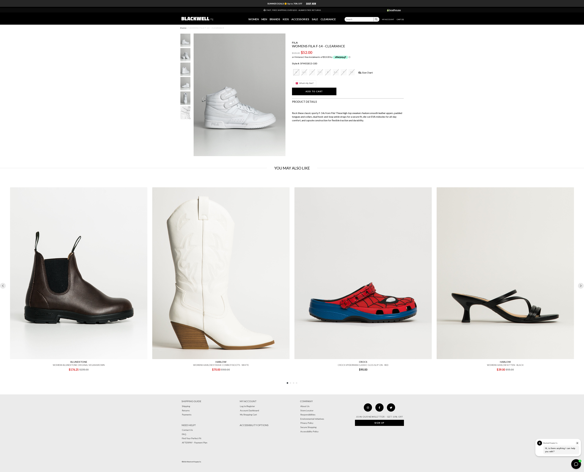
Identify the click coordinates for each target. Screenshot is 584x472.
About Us (304, 406)
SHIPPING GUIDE (191, 401)
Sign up (379, 422)
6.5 (304, 72)
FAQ (184, 434)
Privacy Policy (306, 423)
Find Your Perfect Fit (191, 438)
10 (351, 72)
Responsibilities (307, 414)
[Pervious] (3, 286)
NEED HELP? (189, 425)
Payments (186, 414)
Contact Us (187, 430)
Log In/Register (247, 406)
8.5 (335, 72)
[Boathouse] (394, 10)
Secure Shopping (308, 427)
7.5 (320, 72)
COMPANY (306, 401)
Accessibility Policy (309, 431)
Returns (186, 410)
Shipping (186, 406)
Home (183, 28)
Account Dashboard (249, 410)
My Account (248, 401)
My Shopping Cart (248, 414)
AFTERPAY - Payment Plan (194, 442)
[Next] (581, 286)
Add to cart (314, 91)
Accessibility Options (254, 425)
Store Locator (306, 410)
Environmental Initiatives (312, 419)
